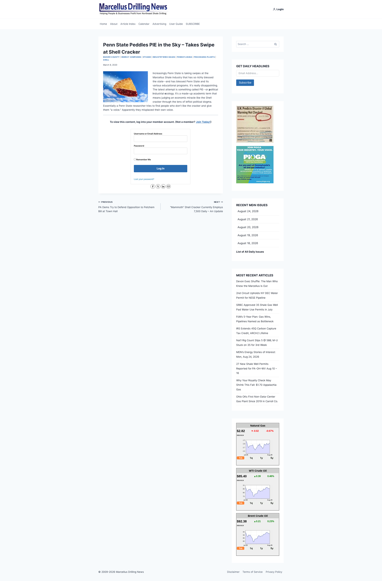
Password (139, 145)
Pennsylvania (184, 57)
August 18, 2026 (248, 243)
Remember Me (143, 159)
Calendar (143, 23)
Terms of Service (252, 571)
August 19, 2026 (248, 235)
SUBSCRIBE (193, 23)
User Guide (176, 23)
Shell (106, 60)
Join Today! (203, 121)
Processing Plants (204, 57)
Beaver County (111, 57)
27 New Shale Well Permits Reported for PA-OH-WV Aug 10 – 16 (256, 368)
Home (103, 23)
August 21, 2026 (248, 219)
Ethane (147, 57)
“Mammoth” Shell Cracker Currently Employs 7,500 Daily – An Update (196, 207)
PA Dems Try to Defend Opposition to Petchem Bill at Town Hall (126, 207)
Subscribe (245, 82)
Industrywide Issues (164, 57)
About (113, 23)
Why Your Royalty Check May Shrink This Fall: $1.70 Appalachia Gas (256, 385)
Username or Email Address (148, 133)
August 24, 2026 (248, 211)
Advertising (159, 23)
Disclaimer (233, 571)
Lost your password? (144, 179)
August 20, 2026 (248, 227)
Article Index (127, 23)
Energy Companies (131, 57)
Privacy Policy (274, 571)
